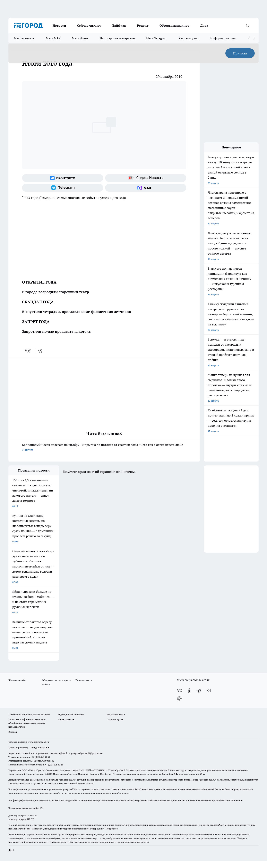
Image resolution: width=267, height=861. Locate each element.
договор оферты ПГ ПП (21, 819)
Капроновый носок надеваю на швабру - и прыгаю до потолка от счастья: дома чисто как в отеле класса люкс (102, 447)
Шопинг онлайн (17, 680)
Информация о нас (223, 38)
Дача (204, 25)
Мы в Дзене (80, 38)
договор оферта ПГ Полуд (22, 815)
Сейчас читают (89, 25)
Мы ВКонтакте (24, 38)
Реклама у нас (189, 38)
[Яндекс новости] (145, 178)
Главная (12, 731)
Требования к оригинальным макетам (29, 714)
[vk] (28, 350)
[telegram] (41, 350)
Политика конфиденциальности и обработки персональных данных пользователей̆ (27, 723)
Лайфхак (119, 25)
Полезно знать (83, 680)
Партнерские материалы (117, 38)
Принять (240, 53)
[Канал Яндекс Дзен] (209, 691)
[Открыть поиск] (248, 25)
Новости (59, 25)
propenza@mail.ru (60, 753)
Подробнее (112, 828)
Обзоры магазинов (174, 25)
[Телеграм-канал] (62, 188)
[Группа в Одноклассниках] (189, 691)
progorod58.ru (67, 779)
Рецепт (143, 25)
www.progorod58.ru (38, 741)
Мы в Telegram (156, 38)
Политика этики (116, 714)
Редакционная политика (71, 714)
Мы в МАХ (53, 38)
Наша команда (66, 719)
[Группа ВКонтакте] (62, 178)
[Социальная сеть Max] (145, 188)
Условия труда (115, 719)
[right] (254, 38)
